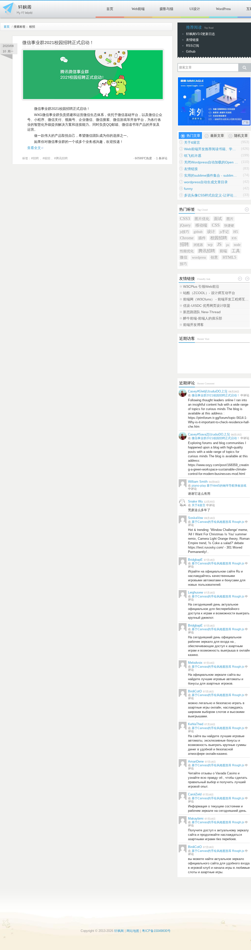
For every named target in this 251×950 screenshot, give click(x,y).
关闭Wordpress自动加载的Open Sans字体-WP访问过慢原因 (211, 162)
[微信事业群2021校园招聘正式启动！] (92, 99)
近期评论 (187, 383)
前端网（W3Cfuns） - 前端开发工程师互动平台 (216, 299)
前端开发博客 (193, 325)
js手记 (224, 232)
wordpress (199, 257)
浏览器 (198, 245)
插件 (202, 238)
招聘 (36, 158)
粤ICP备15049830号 (156, 931)
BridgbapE (195, 559)
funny (188, 189)
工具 (236, 251)
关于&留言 (192, 142)
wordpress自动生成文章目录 (206, 182)
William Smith (198, 481)
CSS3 (185, 218)
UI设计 (194, 9)
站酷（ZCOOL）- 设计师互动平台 (209, 293)
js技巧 (184, 232)
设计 (211, 231)
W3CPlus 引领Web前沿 (201, 286)
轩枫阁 (17, 7)
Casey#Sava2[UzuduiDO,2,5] (209, 434)
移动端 (201, 225)
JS (219, 244)
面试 (218, 218)
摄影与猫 (166, 9)
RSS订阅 (192, 45)
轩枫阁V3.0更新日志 (200, 34)
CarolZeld (194, 794)
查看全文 (34, 148)
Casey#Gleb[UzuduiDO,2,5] (207, 391)
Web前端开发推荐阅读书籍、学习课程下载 (211, 149)
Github (190, 51)
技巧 (183, 264)
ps (227, 245)
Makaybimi (195, 818)
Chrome (187, 238)
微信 (183, 257)
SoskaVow (195, 518)
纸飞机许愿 (192, 156)
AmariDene (196, 761)
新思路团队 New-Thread (202, 312)
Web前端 (138, 9)
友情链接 (192, 40)
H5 (235, 231)
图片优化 (202, 219)
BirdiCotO (195, 691)
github (198, 232)
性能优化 (187, 251)
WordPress (223, 9)
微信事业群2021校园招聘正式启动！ (58, 42)
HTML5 (229, 257)
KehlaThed (195, 724)
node (237, 245)
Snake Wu (195, 501)
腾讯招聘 (62, 158)
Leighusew (195, 592)
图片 (229, 219)
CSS (216, 225)
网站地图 (132, 931)
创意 (214, 257)
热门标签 (187, 209)
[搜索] (244, 67)
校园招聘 (218, 238)
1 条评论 (161, 158)
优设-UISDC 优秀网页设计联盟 (206, 306)
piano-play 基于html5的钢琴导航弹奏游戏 (219, 485)
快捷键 (229, 225)
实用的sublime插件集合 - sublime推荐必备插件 (211, 175)
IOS (234, 238)
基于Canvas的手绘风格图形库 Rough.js (218, 522)
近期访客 (187, 338)
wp (210, 244)
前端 (223, 251)
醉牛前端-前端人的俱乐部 (202, 318)
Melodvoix (195, 662)
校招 (47, 158)
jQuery (185, 225)
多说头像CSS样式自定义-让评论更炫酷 (211, 195)
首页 (109, 9)
